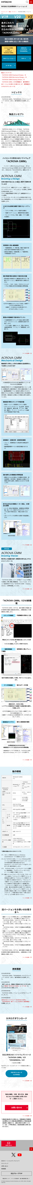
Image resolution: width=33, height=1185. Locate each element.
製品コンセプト (5, 73)
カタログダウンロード (7, 86)
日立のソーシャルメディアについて (10, 1161)
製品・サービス (12, 11)
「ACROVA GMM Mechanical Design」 (13, 77)
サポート (23, 58)
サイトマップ (4, 1163)
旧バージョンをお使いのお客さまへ (11, 84)
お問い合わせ (16, 1107)
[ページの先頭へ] (31, 1149)
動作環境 (25, 82)
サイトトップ (4, 11)
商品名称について (6, 1178)
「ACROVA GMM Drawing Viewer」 (12, 79)
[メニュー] (31, 2)
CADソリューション (8, 58)
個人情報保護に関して (25, 1178)
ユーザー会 (8, 65)
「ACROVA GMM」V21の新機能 (10, 82)
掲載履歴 (3, 1168)
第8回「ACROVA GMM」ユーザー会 (15, 986)
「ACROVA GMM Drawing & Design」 (12, 75)
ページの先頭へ (26, 353)
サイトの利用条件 (15, 1178)
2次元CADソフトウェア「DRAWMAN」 (23, 49)
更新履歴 (26, 84)
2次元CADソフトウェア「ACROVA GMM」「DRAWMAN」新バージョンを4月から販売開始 (15, 1000)
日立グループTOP (16, 1173)
